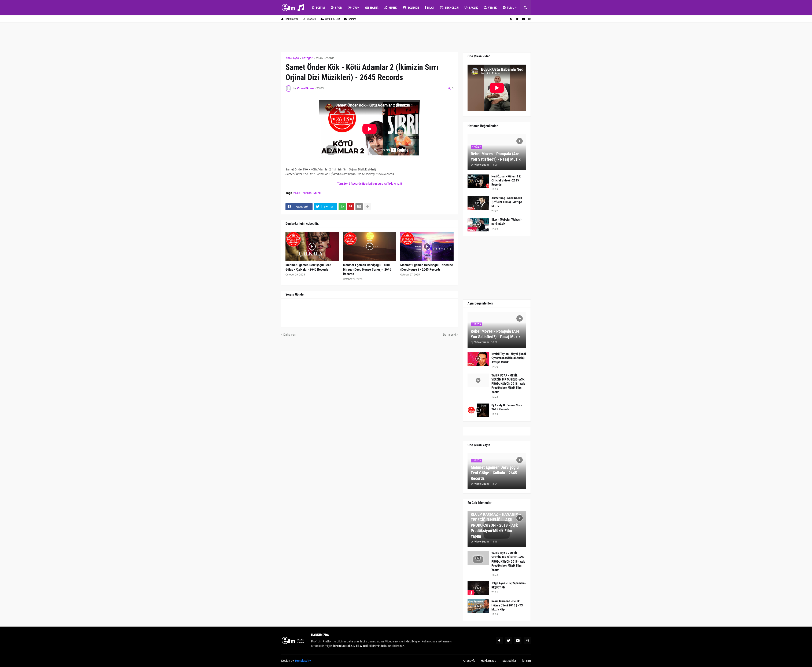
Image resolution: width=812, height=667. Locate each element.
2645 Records (325, 58)
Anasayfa (469, 660)
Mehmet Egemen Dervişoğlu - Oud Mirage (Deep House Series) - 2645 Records (367, 269)
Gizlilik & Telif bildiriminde (367, 646)
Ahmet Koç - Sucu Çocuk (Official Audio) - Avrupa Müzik (506, 202)
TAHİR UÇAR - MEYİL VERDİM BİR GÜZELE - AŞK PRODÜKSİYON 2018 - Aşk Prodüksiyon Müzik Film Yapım (508, 384)
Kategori (307, 58)
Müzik (317, 192)
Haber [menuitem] (374, 7)
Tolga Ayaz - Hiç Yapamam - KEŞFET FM (508, 585)
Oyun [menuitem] (356, 7)
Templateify (303, 660)
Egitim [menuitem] (320, 7)
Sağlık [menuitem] (473, 7)
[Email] (359, 206)
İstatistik (311, 19)
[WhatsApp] (342, 206)
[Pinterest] (350, 206)
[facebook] (511, 19)
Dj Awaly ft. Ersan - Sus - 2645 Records (506, 407)
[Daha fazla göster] (367, 206)
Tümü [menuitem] (510, 7)
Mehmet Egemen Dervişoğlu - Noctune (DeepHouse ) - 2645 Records (426, 267)
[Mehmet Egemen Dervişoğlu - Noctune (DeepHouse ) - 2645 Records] (427, 246)
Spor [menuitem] (338, 7)
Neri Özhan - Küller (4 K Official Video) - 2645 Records (506, 180)
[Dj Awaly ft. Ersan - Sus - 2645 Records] (478, 410)
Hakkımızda (292, 19)
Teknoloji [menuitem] (452, 7)
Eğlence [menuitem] (413, 7)
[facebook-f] (499, 640)
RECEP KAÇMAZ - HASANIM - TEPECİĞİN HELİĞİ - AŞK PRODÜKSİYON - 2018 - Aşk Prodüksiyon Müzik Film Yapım (496, 525)
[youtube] (523, 19)
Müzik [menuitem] (393, 7)
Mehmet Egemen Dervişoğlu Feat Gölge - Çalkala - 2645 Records (308, 267)
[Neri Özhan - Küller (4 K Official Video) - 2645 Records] (478, 181)
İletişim (526, 660)
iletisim (352, 19)
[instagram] (529, 19)
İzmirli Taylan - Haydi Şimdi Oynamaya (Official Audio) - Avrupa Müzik (508, 358)
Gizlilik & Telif (332, 19)
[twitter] (517, 19)
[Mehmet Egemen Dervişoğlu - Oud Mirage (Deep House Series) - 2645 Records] (369, 246)
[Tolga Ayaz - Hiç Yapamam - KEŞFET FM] (478, 588)
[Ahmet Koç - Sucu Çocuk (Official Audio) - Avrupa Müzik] (478, 203)
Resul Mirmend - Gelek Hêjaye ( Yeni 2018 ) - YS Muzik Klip (507, 605)
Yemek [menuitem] (492, 7)
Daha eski (449, 334)
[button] (525, 7)
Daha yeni (289, 334)
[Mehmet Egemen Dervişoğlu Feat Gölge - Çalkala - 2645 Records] (312, 246)
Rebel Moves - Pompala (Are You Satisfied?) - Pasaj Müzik (496, 156)
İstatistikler (509, 660)
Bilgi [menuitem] (430, 7)
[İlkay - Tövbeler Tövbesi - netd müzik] (478, 224)
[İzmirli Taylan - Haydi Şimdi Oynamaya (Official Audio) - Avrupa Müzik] (478, 359)
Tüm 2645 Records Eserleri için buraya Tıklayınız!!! (369, 183)
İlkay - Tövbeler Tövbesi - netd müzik (506, 222)
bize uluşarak (342, 646)
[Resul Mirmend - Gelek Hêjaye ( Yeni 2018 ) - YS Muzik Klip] (478, 606)
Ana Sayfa (292, 58)
